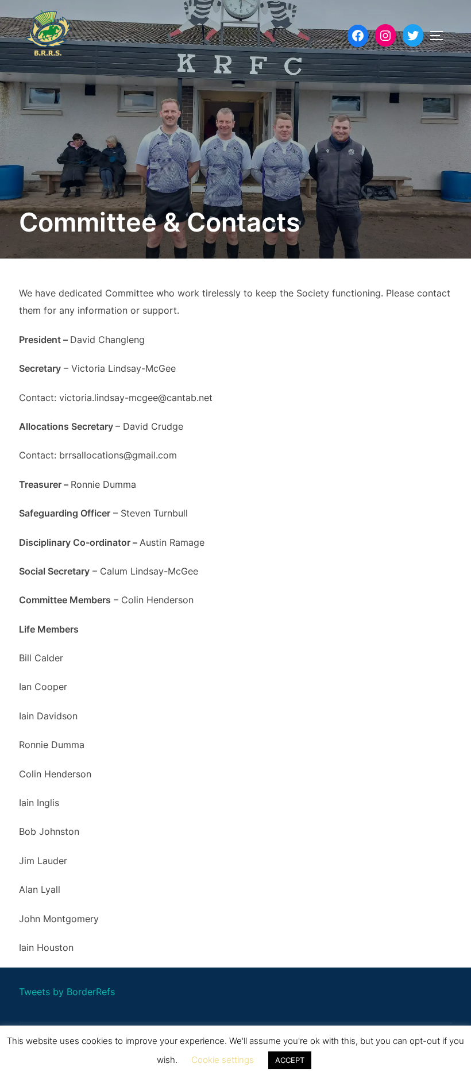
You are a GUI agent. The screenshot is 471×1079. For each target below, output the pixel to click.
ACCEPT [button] (289, 1060)
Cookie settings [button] (222, 1059)
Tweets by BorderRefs (67, 991)
